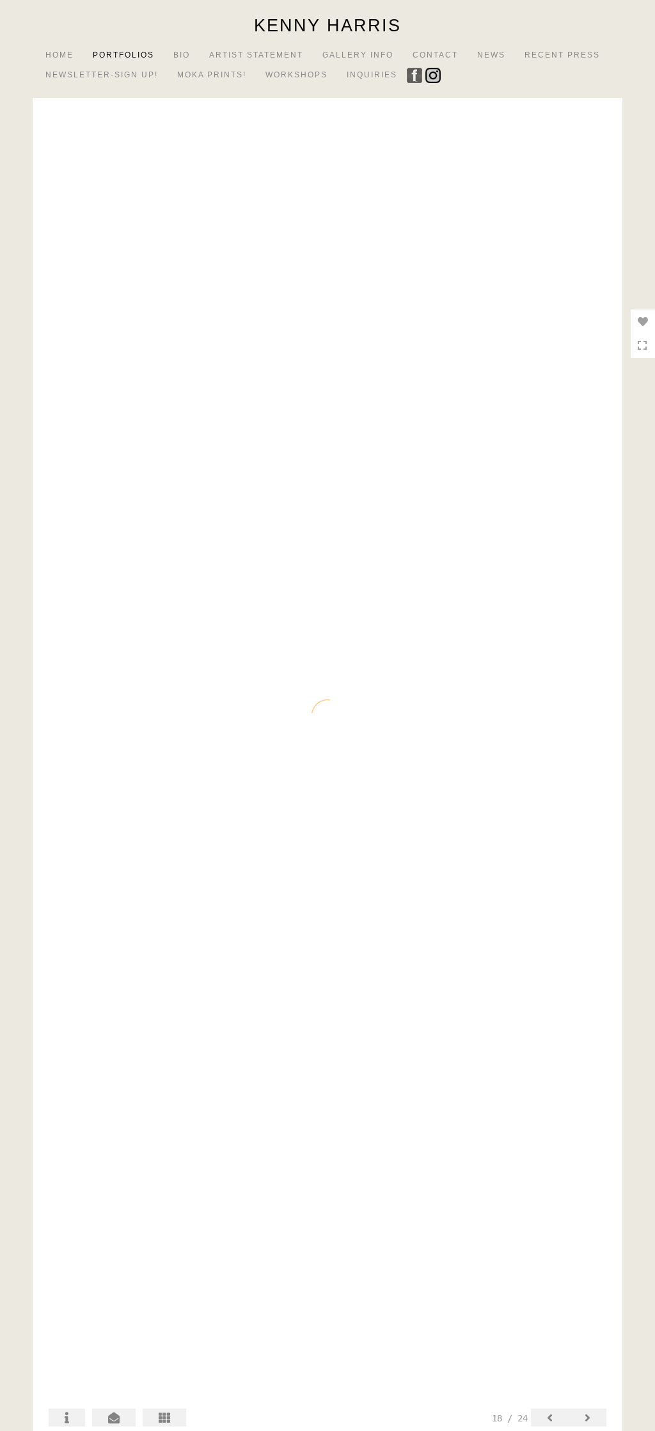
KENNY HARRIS (327, 25)
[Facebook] (416, 74)
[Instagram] (434, 74)
